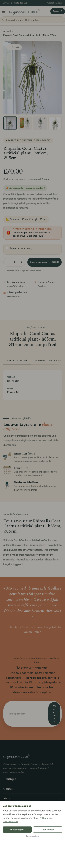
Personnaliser (32, 836)
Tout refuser (48, 829)
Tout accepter (17, 829)
